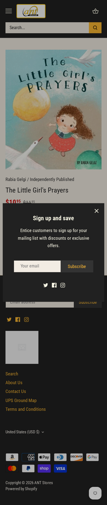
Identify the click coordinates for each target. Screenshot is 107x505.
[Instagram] (62, 285)
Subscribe (77, 266)
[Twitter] (45, 285)
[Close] (97, 211)
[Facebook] (54, 285)
